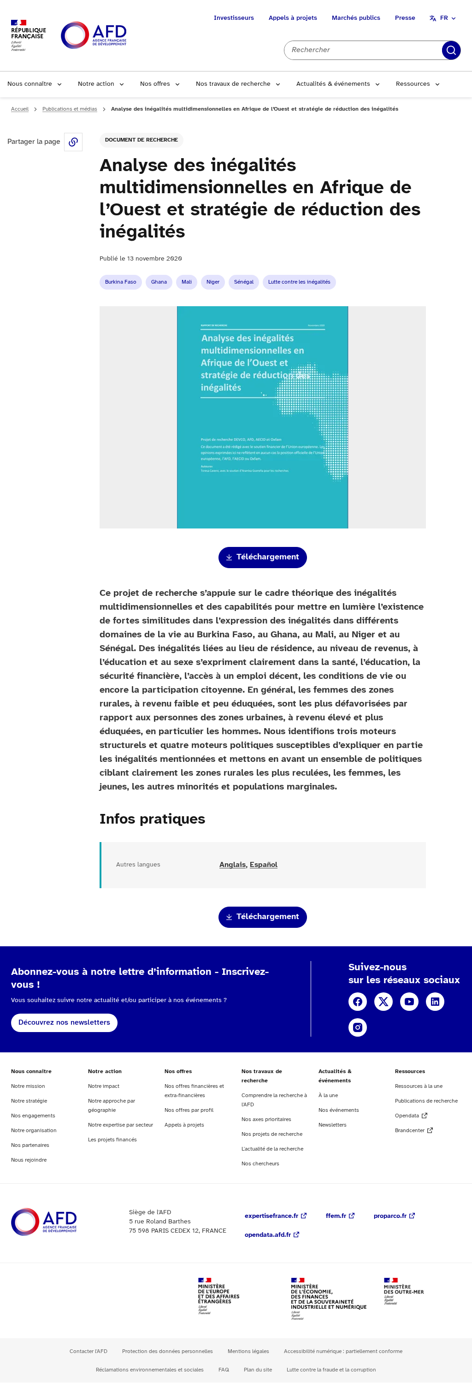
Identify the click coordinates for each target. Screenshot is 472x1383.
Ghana (159, 282)
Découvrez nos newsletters (64, 1023)
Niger (212, 282)
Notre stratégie (29, 1101)
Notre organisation (34, 1131)
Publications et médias (69, 109)
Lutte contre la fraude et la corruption (331, 1370)
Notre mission (28, 1086)
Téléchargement (267, 557)
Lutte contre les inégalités (299, 282)
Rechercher (451, 50)
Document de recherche (141, 140)
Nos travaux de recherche (233, 84)
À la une (328, 1095)
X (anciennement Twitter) (383, 1001)
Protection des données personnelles (167, 1351)
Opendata (407, 1116)
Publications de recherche (426, 1101)
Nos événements (339, 1110)
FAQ (223, 1370)
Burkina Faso (120, 282)
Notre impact (103, 1086)
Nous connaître (29, 84)
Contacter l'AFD (88, 1351)
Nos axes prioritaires (266, 1119)
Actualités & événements (333, 84)
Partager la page (73, 142)
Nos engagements (33, 1116)
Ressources (413, 84)
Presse (405, 18)
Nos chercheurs (260, 1164)
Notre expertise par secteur (120, 1125)
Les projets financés (112, 1140)
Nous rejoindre (29, 1160)
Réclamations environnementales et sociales (150, 1370)
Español (263, 865)
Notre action (96, 84)
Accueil (20, 109)
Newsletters (333, 1125)
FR (444, 18)
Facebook (357, 1001)
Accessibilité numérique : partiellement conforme (343, 1351)
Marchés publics (356, 18)
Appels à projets (293, 18)
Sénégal (244, 282)
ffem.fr (336, 1216)
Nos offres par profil (189, 1110)
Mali (187, 282)
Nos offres (155, 84)
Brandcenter (410, 1131)
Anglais (232, 865)
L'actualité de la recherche (272, 1149)
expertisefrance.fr (271, 1216)
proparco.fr (390, 1216)
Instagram (357, 1027)
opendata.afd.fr (268, 1235)
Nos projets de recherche (272, 1134)
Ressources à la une (418, 1086)
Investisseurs (234, 18)
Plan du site (258, 1370)
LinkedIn (435, 1001)
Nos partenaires (30, 1145)
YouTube (409, 1001)
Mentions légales (248, 1351)
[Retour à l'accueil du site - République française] (114, 36)
